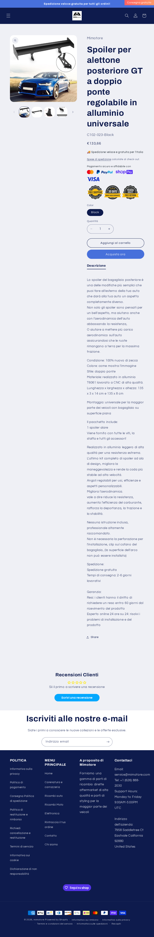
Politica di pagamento (18, 785)
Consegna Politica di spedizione (22, 798)
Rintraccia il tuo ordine (55, 825)
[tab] (96, 266)
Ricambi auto (54, 796)
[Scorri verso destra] (73, 112)
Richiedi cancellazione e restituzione (20, 833)
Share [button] (95, 637)
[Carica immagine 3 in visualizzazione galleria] (49, 112)
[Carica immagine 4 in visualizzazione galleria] (62, 112)
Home (49, 773)
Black (95, 212)
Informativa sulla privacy (21, 771)
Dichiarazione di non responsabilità (23, 871)
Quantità (92, 221)
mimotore (39, 920)
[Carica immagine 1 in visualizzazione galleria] (24, 112)
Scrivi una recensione (77, 697)
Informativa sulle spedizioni (92, 924)
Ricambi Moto (54, 804)
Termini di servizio (21, 846)
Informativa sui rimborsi (85, 920)
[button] (8, 15)
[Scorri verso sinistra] (14, 112)
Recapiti (116, 924)
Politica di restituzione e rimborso (19, 814)
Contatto (51, 835)
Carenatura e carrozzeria (54, 785)
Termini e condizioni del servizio (55, 924)
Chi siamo (51, 844)
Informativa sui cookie (20, 858)
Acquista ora (115, 254)
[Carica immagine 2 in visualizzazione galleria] (37, 112)
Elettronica (52, 813)
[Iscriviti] (108, 741)
